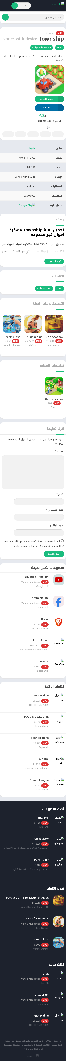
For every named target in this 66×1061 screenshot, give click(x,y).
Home (51, 33)
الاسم (60, 494)
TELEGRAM (46, 108)
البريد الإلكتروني (55, 510)
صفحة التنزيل (46, 99)
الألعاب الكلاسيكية (41, 47)
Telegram (20, 134)
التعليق (59, 451)
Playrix (31, 148)
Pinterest (33, 134)
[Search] (14, 5)
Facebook (58, 134)
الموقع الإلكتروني (55, 525)
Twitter (45, 134)
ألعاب (42, 33)
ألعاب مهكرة (44, 288)
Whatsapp (8, 134)
